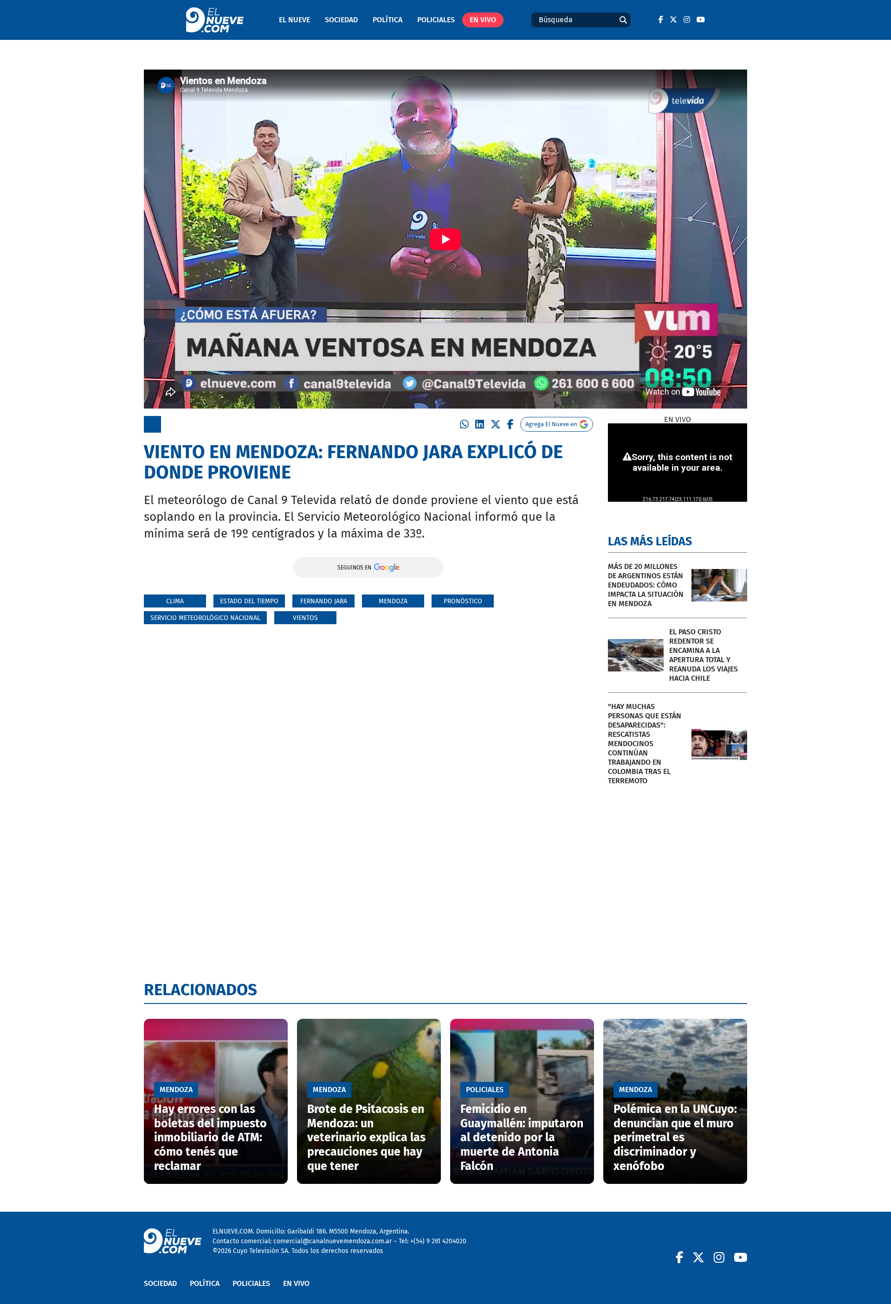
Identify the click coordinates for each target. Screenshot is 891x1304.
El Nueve (294, 19)
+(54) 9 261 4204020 (438, 1241)
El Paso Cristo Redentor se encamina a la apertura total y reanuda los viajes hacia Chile (703, 655)
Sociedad (341, 19)
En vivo (483, 19)
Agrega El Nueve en (551, 424)
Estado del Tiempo (249, 601)
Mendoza (393, 601)
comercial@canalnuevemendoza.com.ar (332, 1241)
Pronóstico (463, 601)
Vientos (305, 618)
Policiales (436, 19)
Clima (175, 601)
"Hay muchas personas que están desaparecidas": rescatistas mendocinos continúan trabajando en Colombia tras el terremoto (644, 743)
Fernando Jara (323, 601)
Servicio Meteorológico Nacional (205, 618)
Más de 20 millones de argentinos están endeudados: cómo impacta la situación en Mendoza (646, 585)
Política (387, 19)
